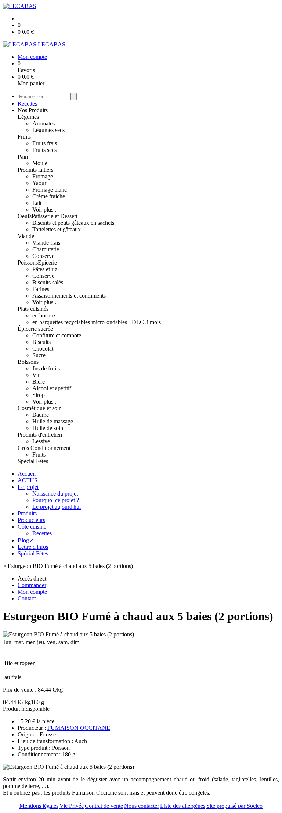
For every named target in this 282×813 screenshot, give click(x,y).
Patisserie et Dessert (54, 216)
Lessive (41, 441)
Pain (23, 156)
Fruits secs (44, 150)
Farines (40, 289)
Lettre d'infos (33, 547)
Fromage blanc (49, 190)
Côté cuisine (32, 526)
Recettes (27, 103)
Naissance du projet (55, 493)
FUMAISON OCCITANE (78, 728)
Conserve (43, 256)
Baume (40, 415)
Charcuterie (45, 249)
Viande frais (46, 242)
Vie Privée (71, 806)
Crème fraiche (48, 196)
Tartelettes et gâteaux (56, 229)
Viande (26, 236)
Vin (36, 375)
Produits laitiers (35, 170)
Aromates (43, 123)
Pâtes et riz (44, 269)
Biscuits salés (47, 282)
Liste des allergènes (182, 806)
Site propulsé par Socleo (234, 806)
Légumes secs (48, 130)
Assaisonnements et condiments (69, 295)
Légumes (28, 117)
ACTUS (27, 480)
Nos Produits (33, 110)
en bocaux (44, 315)
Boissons (28, 362)
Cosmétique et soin (40, 408)
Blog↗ (26, 540)
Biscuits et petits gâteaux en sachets (73, 223)
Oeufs (25, 216)
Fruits (24, 137)
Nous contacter (141, 806)
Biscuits (41, 342)
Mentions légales (38, 806)
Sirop (38, 395)
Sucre (39, 355)
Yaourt (40, 183)
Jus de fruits (46, 368)
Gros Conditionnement (44, 448)
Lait (36, 203)
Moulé (39, 163)
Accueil (27, 474)
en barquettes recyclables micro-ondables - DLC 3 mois (96, 322)
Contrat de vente (104, 806)
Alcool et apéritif (51, 388)
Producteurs (31, 520)
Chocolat (42, 348)
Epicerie (47, 262)
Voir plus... (45, 209)
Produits (27, 513)
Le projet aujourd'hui (56, 507)
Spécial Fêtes (33, 461)
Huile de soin (47, 428)
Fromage (42, 176)
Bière (38, 382)
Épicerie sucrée (35, 329)
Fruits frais (44, 143)
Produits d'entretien (40, 435)
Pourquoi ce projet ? (55, 500)
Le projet (28, 487)
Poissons (28, 262)
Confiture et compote (56, 335)
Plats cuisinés (33, 309)
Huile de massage (52, 421)
